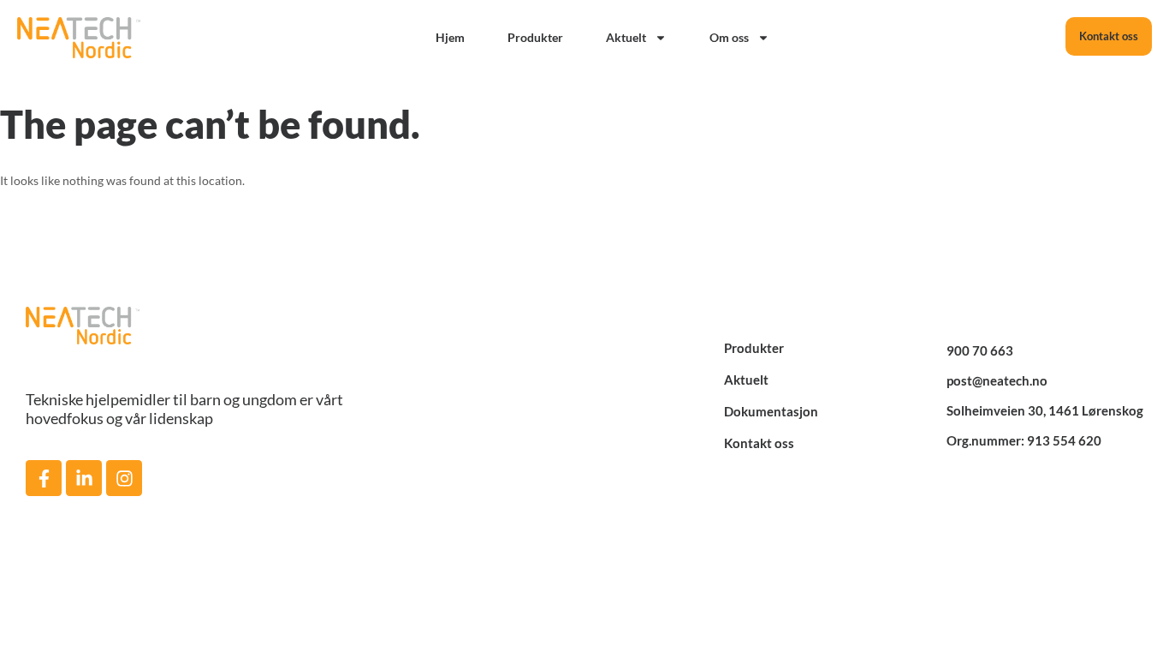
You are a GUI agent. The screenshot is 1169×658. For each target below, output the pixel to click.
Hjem (450, 37)
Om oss (729, 37)
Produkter (535, 37)
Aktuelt (626, 37)
